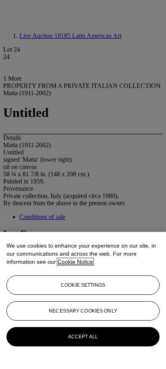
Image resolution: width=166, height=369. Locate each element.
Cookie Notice (75, 262)
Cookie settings (83, 285)
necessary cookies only (83, 311)
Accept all (83, 337)
